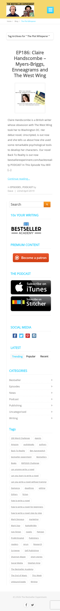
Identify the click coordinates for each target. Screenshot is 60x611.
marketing (34, 519)
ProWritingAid (17, 538)
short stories (36, 557)
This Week (37, 575)
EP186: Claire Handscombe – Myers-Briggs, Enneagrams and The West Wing (30, 63)
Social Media (17, 563)
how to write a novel (20, 500)
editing (42, 488)
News (12, 392)
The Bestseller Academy (22, 569)
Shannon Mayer (18, 557)
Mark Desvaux (17, 519)
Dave (10, 190)
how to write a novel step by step (26, 513)
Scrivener (15, 550)
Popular (30, 356)
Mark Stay (15, 525)
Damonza (15, 488)
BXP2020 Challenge (30, 463)
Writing (13, 418)
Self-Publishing (32, 550)
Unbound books (18, 581)
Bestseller (15, 380)
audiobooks (28, 444)
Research (37, 544)
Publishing (15, 405)
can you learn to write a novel (25, 475)
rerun (25, 544)
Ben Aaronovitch (37, 450)
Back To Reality (18, 450)
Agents (38, 438)
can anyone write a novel (22, 469)
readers (14, 544)
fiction (25, 494)
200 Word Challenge (20, 438)
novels (29, 532)
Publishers (34, 538)
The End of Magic (19, 575)
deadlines (29, 488)
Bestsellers (41, 457)
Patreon (40, 532)
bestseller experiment (21, 457)
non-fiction (16, 532)
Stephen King (34, 563)
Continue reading (18, 178)
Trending (17, 356)
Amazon (15, 444)
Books (13, 463)
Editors (14, 494)
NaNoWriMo (31, 525)
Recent (44, 356)
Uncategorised (17, 411)
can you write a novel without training (28, 482)
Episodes (15, 187)
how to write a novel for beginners (27, 507)
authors (42, 444)
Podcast (27, 187)
